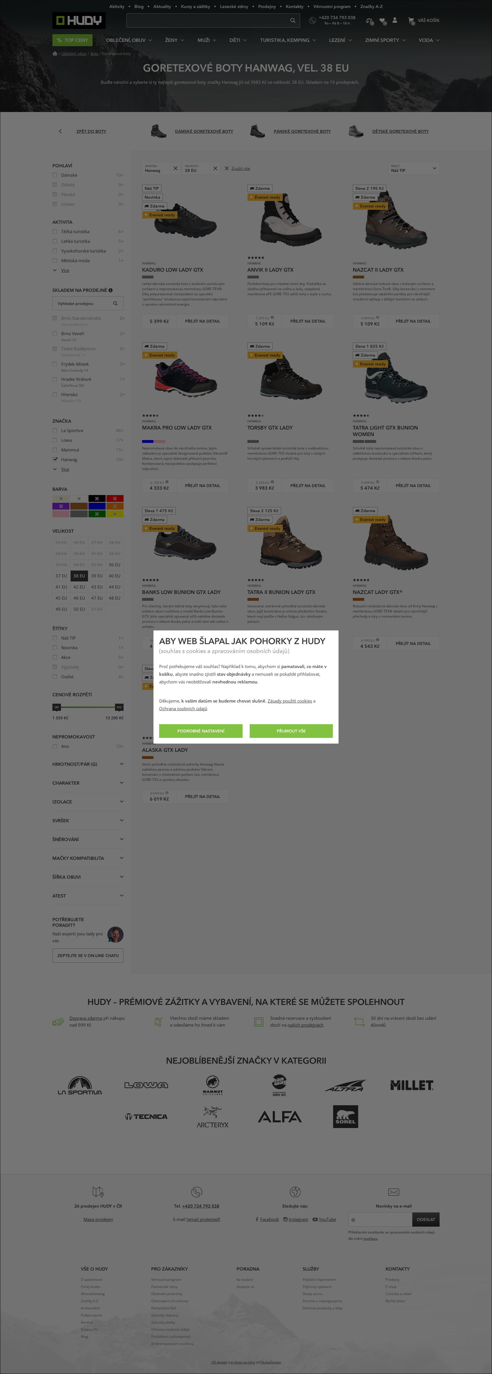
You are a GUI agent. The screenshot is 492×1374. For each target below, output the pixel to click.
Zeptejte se (245, 1286)
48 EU (114, 598)
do (119, 707)
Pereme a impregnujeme (322, 1301)
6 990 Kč (366, 640)
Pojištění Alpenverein (319, 1279)
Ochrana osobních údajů (183, 709)
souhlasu (370, 1238)
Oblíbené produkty (382, 20)
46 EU (79, 598)
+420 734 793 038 (200, 1205)
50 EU (79, 609)
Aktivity (116, 6)
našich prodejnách (305, 1025)
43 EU (97, 587)
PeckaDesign (271, 1362)
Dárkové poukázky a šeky (323, 1308)
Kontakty (295, 6)
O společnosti (91, 1279)
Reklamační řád (163, 1308)
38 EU (79, 576)
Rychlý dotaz (395, 1301)
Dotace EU (89, 1329)
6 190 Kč (155, 483)
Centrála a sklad (398, 1293)
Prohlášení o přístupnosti (170, 1336)
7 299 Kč (260, 318)
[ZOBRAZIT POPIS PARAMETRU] (110, 290)
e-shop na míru (243, 1362)
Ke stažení (245, 1279)
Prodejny (267, 6)
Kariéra (87, 1322)
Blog (139, 6)
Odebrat (175, 168)
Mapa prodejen (98, 1219)
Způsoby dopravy (164, 1315)
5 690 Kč (260, 483)
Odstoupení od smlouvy (169, 1301)
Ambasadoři (90, 1308)
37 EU (61, 576)
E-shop (391, 1286)
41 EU (61, 587)
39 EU (97, 576)
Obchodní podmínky (167, 1293)
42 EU (79, 587)
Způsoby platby (163, 1322)
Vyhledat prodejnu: (76, 303)
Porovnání (369, 20)
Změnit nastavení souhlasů (172, 1343)
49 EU (61, 609)
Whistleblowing (93, 1293)
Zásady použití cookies (290, 701)
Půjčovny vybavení (317, 1286)
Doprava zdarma (85, 1018)
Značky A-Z (371, 6)
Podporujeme (91, 1315)
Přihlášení (394, 20)
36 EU (114, 565)
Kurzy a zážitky (195, 6)
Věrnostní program (331, 6)
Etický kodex (90, 1286)
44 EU (114, 587)
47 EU (97, 598)
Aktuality (162, 6)
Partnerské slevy (164, 1286)
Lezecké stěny (234, 6)
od (56, 707)
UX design (219, 1362)
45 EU (61, 598)
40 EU (114, 576)
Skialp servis (312, 1293)
